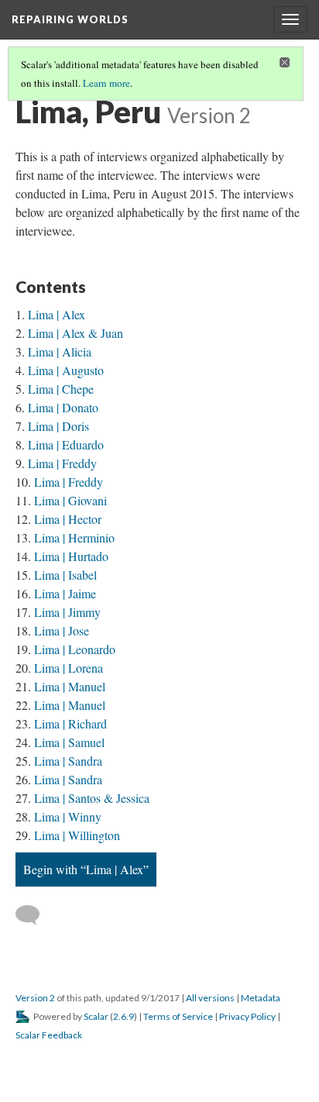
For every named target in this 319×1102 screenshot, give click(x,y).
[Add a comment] (34, 915)
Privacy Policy (247, 1016)
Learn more (106, 83)
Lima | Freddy (62, 463)
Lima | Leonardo (74, 649)
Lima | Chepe (61, 389)
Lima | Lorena (68, 667)
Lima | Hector (67, 519)
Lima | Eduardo (66, 444)
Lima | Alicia (59, 351)
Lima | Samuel (69, 742)
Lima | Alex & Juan (75, 333)
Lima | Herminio (74, 537)
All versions (210, 998)
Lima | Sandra (68, 760)
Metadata (260, 998)
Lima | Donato (63, 407)
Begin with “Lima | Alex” (86, 869)
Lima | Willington (77, 835)
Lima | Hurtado (71, 556)
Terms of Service (178, 1016)
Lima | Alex (56, 314)
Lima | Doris (58, 426)
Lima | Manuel (69, 686)
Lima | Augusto (66, 370)
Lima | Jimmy (67, 612)
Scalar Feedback (48, 1035)
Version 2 (35, 998)
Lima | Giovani (70, 500)
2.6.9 (123, 1016)
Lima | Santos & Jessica (91, 798)
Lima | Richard (70, 723)
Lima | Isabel (65, 574)
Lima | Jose (61, 630)
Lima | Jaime (65, 593)
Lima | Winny (67, 816)
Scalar (96, 1016)
